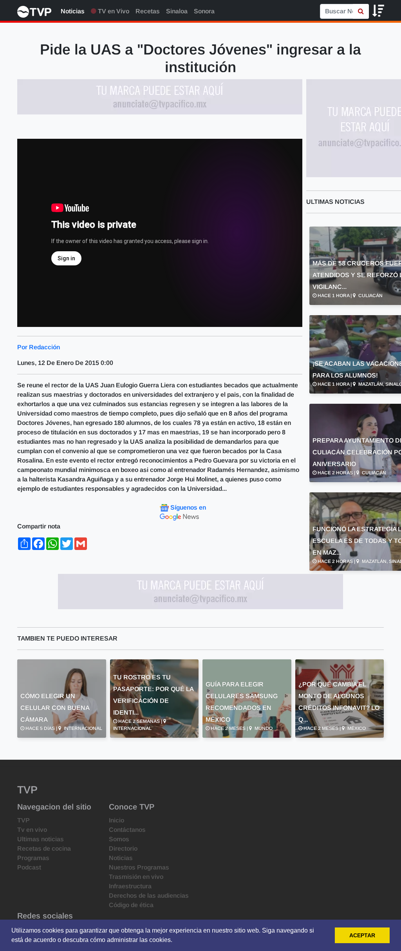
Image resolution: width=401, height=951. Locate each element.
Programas (33, 858)
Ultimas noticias (40, 839)
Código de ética (131, 905)
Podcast (29, 867)
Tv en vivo (32, 829)
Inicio (116, 820)
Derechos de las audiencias (149, 895)
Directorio (123, 848)
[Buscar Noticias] (361, 11)
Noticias (73, 11)
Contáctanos (127, 829)
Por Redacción (38, 347)
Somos (119, 839)
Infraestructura (130, 886)
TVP (23, 820)
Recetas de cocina (44, 848)
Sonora (204, 11)
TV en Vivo (112, 11)
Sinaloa (177, 11)
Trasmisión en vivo (136, 876)
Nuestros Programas (139, 867)
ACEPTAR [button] (362, 935)
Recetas (147, 11)
